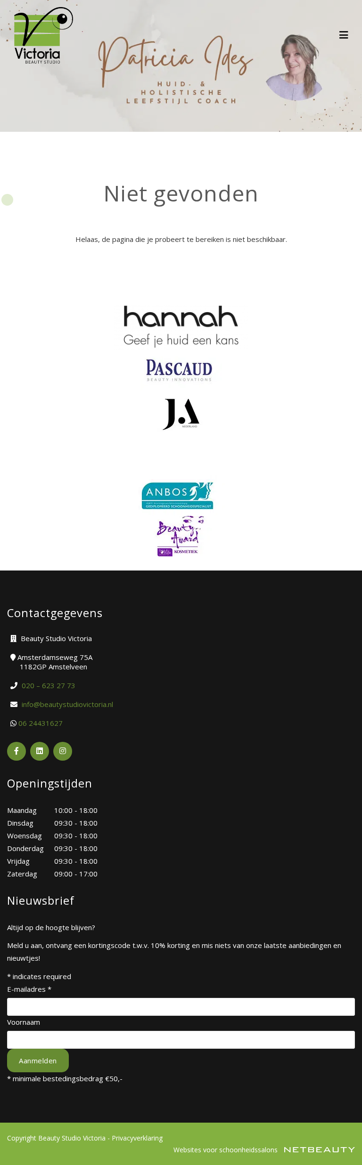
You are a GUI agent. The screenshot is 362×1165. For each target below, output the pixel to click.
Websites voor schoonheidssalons (226, 1149)
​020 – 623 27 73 (48, 685)
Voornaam (23, 1022)
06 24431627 (40, 723)
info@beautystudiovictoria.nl (67, 704)
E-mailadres (29, 989)
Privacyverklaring (137, 1137)
